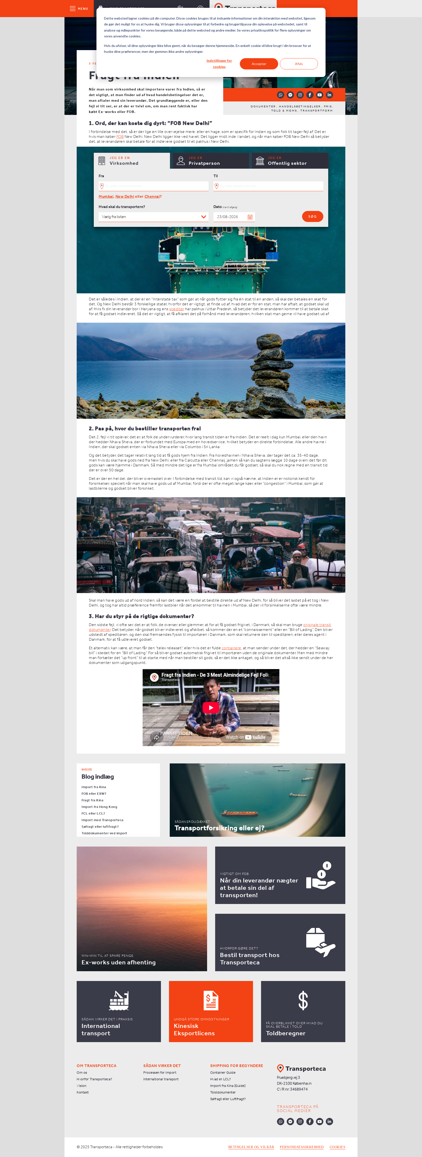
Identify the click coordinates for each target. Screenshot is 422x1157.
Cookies (338, 1147)
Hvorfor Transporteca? (94, 1079)
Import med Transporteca (103, 820)
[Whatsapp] (280, 95)
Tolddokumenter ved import (104, 833)
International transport (161, 1079)
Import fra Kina (94, 787)
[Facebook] (310, 95)
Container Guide (223, 1072)
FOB (120, 137)
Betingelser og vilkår (251, 1147)
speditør (176, 309)
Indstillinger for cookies (219, 63)
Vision (81, 1086)
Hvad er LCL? (220, 1079)
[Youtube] (319, 95)
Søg (312, 217)
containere (231, 648)
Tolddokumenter (223, 1092)
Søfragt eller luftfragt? (100, 827)
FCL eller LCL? (93, 813)
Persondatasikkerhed (302, 1147)
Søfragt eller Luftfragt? (228, 1099)
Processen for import (159, 1072)
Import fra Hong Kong (99, 807)
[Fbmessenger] (290, 95)
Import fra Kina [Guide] (228, 1086)
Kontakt (83, 1092)
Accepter (259, 64)
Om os (82, 1072)
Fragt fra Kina (92, 800)
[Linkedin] (329, 95)
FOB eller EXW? (94, 794)
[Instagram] (300, 95)
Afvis (299, 64)
